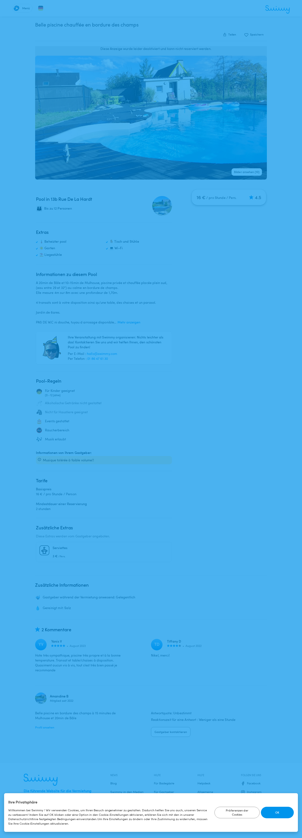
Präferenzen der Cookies (237, 812)
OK (277, 812)
